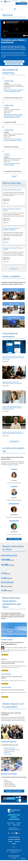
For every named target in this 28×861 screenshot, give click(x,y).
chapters (10, 754)
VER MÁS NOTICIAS (14, 441)
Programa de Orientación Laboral (11, 749)
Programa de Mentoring (9, 748)
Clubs (5, 754)
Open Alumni (7, 752)
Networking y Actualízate (14, 839)
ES (12, 846)
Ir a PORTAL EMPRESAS (21, 3)
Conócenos (17, 841)
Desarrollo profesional (14, 837)
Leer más (6, 203)
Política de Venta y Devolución (15, 850)
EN (14, 846)
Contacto (14, 843)
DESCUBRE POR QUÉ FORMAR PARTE (14, 61)
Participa (10, 841)
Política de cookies (14, 852)
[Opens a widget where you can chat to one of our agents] (23, 858)
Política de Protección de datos (12, 849)
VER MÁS (14, 176)
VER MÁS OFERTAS (14, 268)
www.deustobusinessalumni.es (14, 829)
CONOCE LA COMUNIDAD (14, 539)
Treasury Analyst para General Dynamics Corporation (11, 229)
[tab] (11, 9)
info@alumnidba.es (13, 828)
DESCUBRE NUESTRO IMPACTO (14, 64)
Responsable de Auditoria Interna (12, 190)
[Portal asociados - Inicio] (8, 1)
